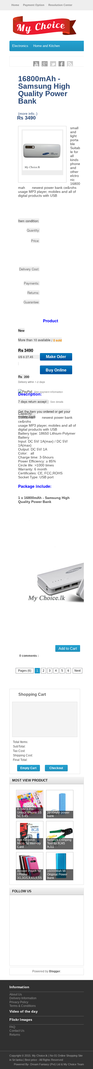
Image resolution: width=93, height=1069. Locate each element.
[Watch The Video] (36, 64)
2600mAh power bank (58, 814)
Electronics (20, 46)
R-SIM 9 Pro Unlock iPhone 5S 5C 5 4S (29, 812)
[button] (56, 357)
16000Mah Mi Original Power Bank (57, 874)
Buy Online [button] (56, 370)
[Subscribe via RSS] (70, 64)
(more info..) (27, 114)
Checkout (56, 768)
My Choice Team (73, 1064)
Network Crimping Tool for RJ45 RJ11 (59, 843)
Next (77, 670)
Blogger (54, 971)
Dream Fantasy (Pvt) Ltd (45, 1064)
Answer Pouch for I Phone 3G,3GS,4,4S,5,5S (29, 874)
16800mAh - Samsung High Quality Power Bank (44, 90)
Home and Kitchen (46, 46)
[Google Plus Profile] (45, 64)
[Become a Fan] (61, 64)
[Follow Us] (53, 64)
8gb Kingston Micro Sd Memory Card (29, 843)
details (59, 402)
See (53, 402)
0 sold (57, 340)
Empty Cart (28, 768)
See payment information (48, 392)
